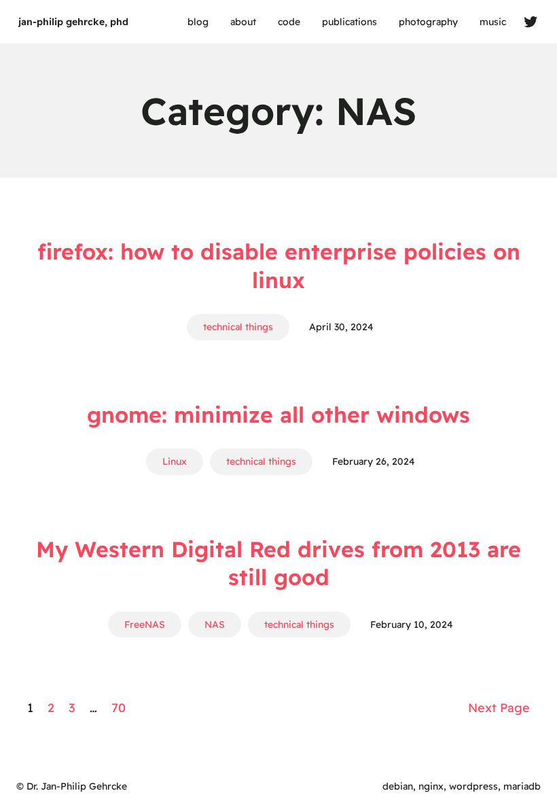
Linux (174, 461)
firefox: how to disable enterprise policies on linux (278, 266)
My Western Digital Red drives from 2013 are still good (278, 563)
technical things (238, 327)
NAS (214, 624)
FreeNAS (144, 624)
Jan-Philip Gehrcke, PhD (73, 22)
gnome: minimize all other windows (278, 414)
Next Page (499, 708)
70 (118, 708)
